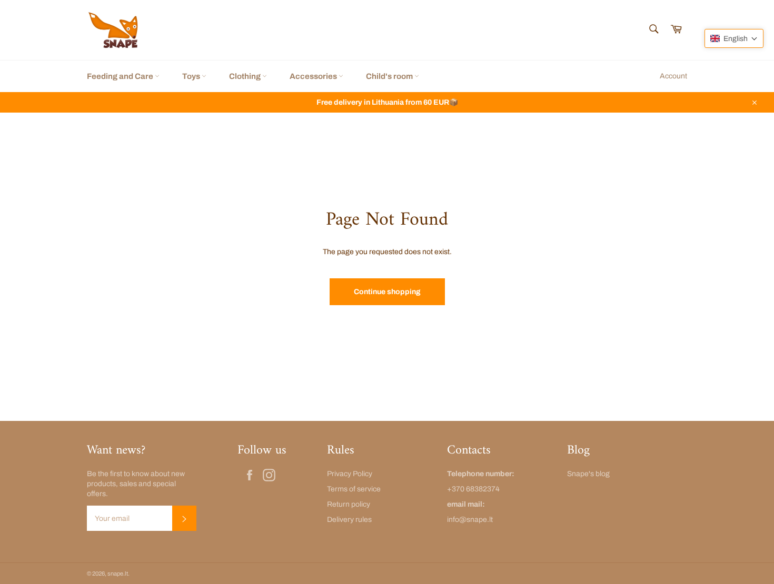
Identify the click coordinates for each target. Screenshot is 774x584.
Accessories (314, 76)
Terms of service (354, 489)
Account (673, 76)
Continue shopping (387, 292)
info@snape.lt (470, 519)
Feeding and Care (121, 76)
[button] (734, 38)
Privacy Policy (349, 474)
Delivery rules (349, 519)
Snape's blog (588, 474)
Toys (192, 76)
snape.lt (117, 573)
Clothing (245, 76)
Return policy (348, 504)
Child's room (390, 76)
